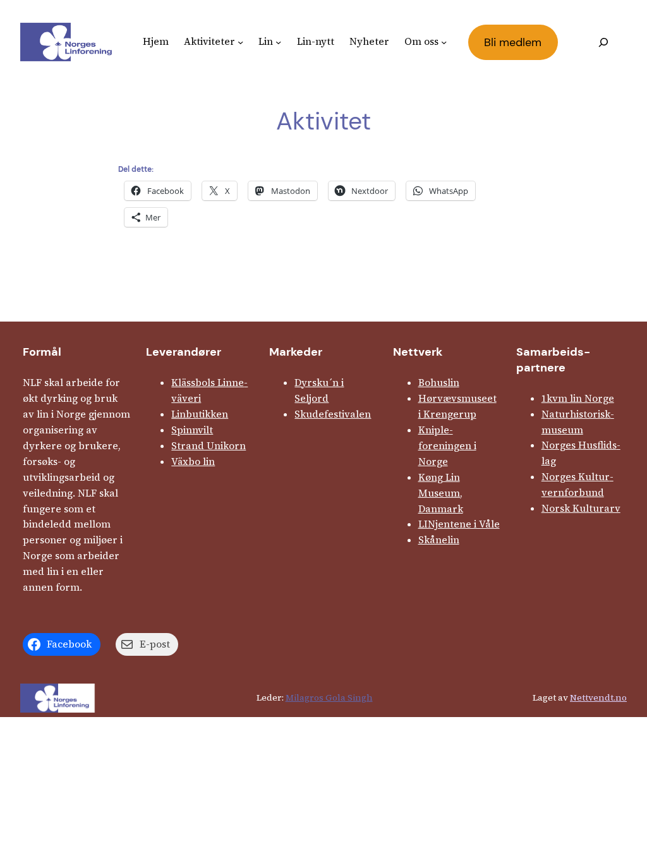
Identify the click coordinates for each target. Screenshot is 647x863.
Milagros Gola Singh (329, 697)
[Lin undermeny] (278, 42)
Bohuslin (438, 382)
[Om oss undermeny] (444, 42)
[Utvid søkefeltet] (603, 42)
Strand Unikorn (208, 445)
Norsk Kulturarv (580, 508)
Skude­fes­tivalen (332, 414)
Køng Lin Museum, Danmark (440, 493)
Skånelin (438, 539)
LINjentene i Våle (459, 524)
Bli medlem (512, 42)
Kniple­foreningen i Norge (447, 445)
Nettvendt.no (598, 697)
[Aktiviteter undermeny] (240, 42)
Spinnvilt (192, 430)
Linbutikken (199, 414)
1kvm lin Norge (577, 398)
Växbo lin (193, 461)
